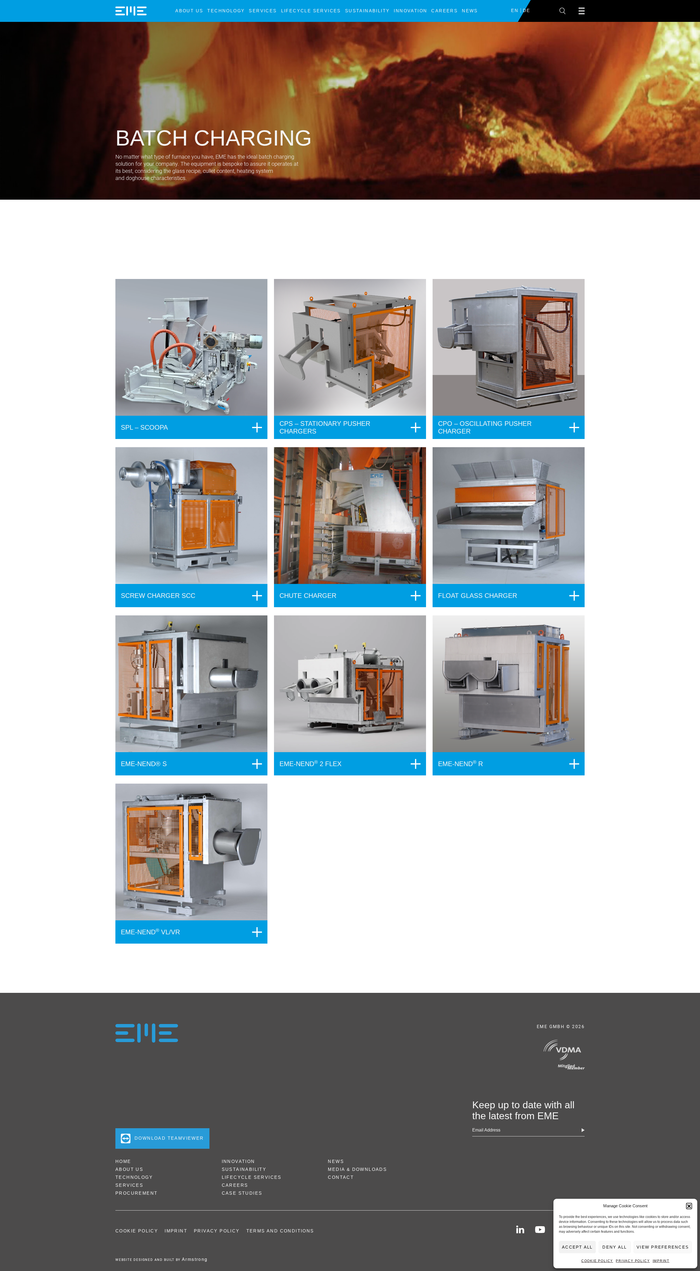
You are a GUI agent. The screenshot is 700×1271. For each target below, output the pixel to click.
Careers (444, 10)
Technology (226, 10)
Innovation (410, 10)
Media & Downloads (357, 1169)
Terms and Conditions (280, 1231)
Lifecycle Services (311, 10)
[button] (689, 1206)
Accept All (577, 1247)
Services (263, 10)
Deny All (614, 1247)
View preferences (663, 1247)
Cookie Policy (597, 1261)
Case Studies (242, 1193)
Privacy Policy (633, 1261)
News (470, 10)
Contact (341, 1177)
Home (123, 1161)
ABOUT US (189, 10)
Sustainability (367, 10)
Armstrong (195, 1259)
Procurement (136, 1193)
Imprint (661, 1261)
